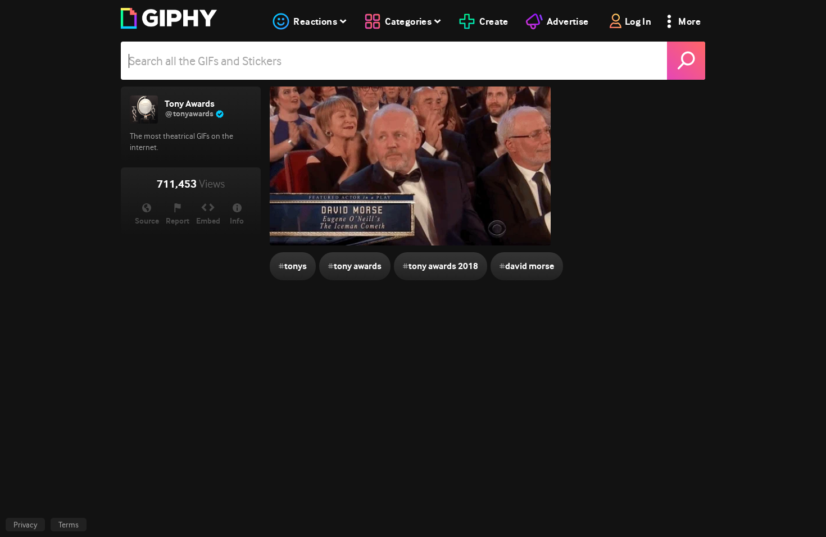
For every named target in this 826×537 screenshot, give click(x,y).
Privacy (25, 524)
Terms (68, 524)
